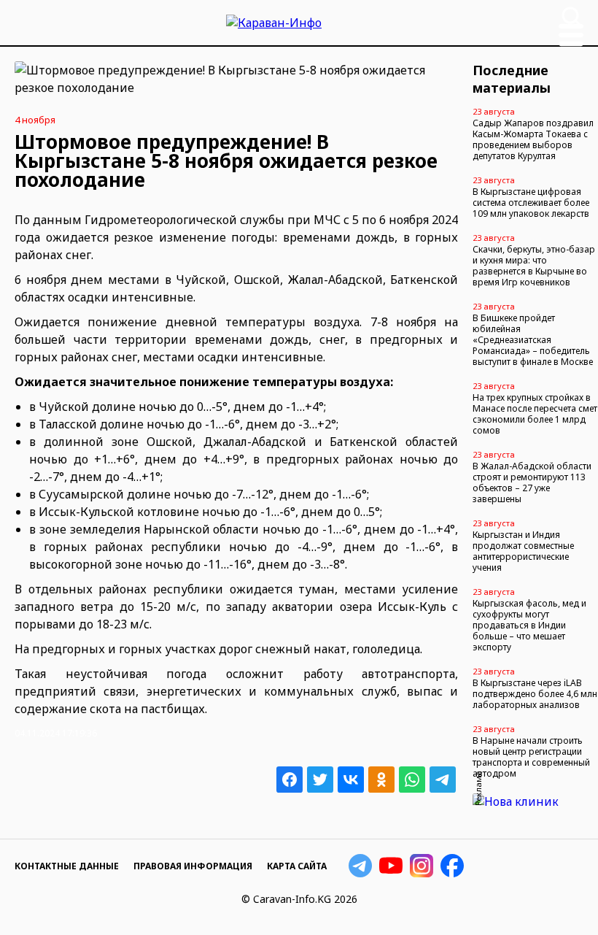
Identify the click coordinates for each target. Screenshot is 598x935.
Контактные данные (67, 866)
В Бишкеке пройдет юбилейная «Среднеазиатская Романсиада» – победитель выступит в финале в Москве (533, 340)
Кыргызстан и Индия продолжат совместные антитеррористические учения (523, 551)
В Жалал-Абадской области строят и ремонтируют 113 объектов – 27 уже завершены (532, 482)
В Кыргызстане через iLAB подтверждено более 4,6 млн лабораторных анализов (535, 694)
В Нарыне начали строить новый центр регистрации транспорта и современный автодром (531, 757)
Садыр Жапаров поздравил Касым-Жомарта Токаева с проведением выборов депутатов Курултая (533, 139)
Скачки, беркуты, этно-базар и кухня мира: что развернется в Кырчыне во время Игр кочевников (534, 265)
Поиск (572, 17)
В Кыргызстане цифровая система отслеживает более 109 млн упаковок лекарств (531, 202)
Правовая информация (192, 866)
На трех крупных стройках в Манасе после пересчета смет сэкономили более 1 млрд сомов (535, 413)
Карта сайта (297, 866)
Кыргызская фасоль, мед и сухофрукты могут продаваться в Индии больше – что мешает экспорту (529, 625)
